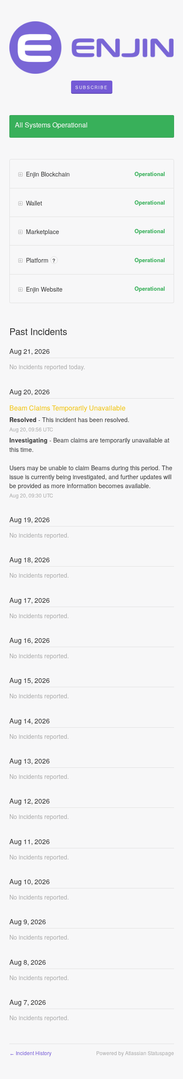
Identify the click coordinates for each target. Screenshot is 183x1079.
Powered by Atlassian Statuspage (135, 1052)
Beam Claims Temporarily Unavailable (67, 408)
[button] (91, 87)
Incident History (30, 1052)
